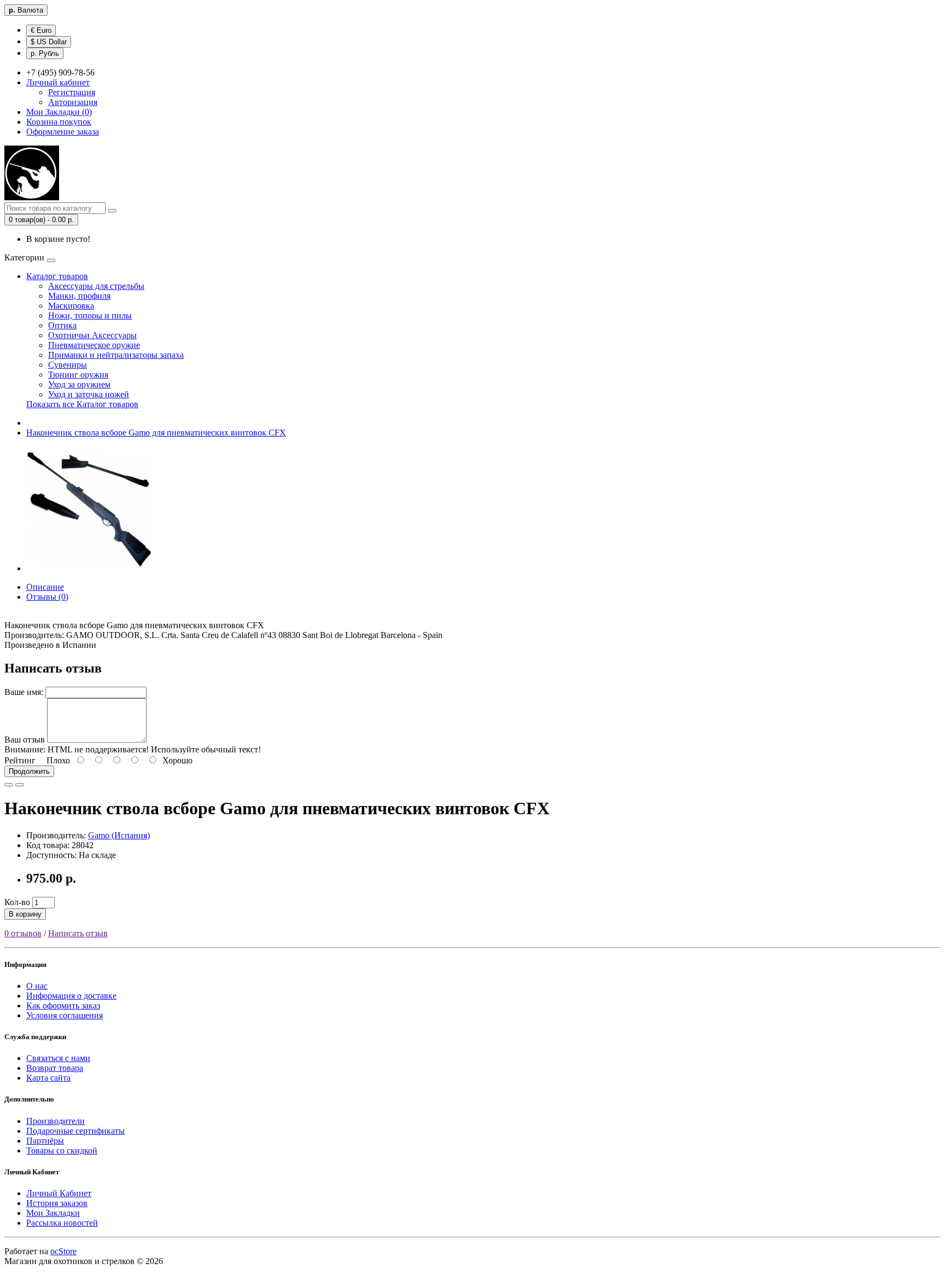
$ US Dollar (49, 42)
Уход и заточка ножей (88, 394)
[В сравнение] (19, 784)
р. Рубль (45, 53)
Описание (45, 587)
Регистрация (71, 92)
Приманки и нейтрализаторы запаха (116, 355)
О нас (37, 985)
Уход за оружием (79, 384)
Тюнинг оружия (78, 374)
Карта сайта (48, 1077)
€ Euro (41, 30)
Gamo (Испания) (119, 835)
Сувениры (67, 364)
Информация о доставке (71, 995)
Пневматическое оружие (94, 345)
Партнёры (45, 1140)
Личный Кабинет (58, 1193)
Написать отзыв (78, 933)
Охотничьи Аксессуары (92, 335)
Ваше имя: (23, 692)
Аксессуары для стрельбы (96, 286)
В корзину (25, 914)
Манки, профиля (79, 295)
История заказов (57, 1203)
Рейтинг (20, 760)
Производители (55, 1121)
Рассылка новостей (62, 1222)
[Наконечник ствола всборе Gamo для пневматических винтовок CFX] (88, 568)
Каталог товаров (57, 276)
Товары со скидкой (61, 1150)
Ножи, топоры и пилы (90, 315)
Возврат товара (54, 1068)
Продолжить (29, 771)
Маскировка (71, 305)
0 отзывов (23, 933)
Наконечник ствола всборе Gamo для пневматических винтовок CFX (156, 432)
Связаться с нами (58, 1058)
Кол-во (17, 902)
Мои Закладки (53, 1213)
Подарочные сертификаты (75, 1130)
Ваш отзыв (24, 739)
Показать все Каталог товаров (82, 404)
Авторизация (72, 102)
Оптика (62, 325)
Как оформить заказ (63, 1005)
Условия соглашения (64, 1015)
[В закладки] (8, 784)
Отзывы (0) (47, 596)
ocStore (63, 1251)
